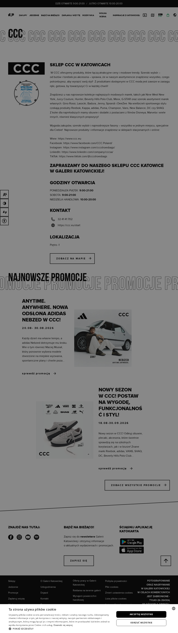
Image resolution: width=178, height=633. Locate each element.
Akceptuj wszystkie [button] (141, 614)
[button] (60, 628)
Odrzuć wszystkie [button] (141, 622)
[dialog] (89, 316)
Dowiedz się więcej (63, 625)
